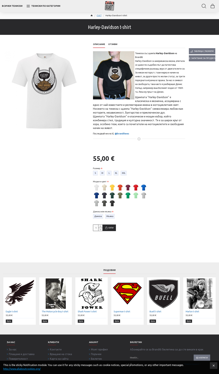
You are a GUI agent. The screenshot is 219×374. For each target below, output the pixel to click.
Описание (99, 44)
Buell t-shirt (155, 311)
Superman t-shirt (122, 311)
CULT (99, 15)
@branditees (122, 133)
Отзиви (112, 44)
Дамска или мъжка (102, 211)
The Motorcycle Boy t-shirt (55, 311)
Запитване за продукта (203, 58)
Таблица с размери (204, 51)
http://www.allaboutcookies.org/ (22, 368)
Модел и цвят (100, 181)
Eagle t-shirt (12, 311)
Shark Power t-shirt (87, 311)
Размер (96, 168)
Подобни (109, 270)
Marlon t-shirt (192, 311)
